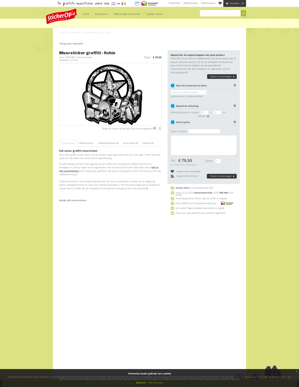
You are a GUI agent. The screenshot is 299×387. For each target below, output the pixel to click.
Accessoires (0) (130, 143)
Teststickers (174, 3)
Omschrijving (68, 143)
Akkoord (141, 382)
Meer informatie (156, 382)
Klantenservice (208, 3)
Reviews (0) (148, 143)
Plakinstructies (191, 3)
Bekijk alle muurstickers (72, 200)
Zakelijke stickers (154, 13)
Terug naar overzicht (71, 43)
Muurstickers (101, 13)
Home (86, 13)
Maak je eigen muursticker (127, 13)
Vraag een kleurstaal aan (187, 175)
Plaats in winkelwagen (221, 76)
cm (224, 112)
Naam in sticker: (179, 131)
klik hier (223, 192)
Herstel (203, 116)
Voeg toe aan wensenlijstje (188, 171)
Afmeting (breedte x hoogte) (185, 112)
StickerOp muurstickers (61, 16)
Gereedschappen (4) (108, 143)
